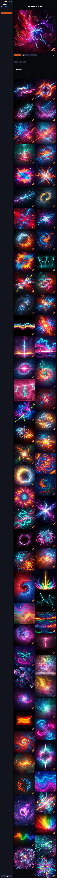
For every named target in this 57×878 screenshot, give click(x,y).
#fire (24, 62)
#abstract (16, 62)
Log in (6, 873)
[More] (51, 55)
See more (22, 58)
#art (21, 62)
